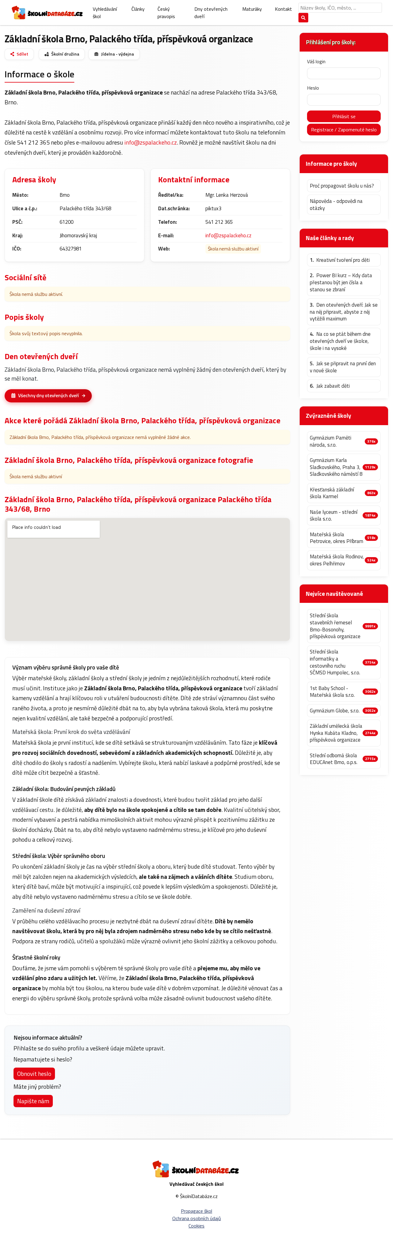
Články (138, 9)
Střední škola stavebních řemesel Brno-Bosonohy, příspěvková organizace (335, 626)
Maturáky (252, 9)
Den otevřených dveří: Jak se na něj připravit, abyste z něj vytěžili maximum (344, 311)
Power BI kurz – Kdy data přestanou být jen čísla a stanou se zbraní (341, 282)
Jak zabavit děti (330, 386)
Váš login (316, 61)
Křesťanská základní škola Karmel (332, 493)
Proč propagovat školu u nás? (342, 185)
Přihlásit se (344, 116)
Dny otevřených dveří (211, 12)
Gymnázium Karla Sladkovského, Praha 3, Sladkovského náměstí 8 (336, 467)
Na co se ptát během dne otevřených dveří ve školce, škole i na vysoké (340, 341)
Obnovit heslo (34, 1073)
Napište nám (33, 1100)
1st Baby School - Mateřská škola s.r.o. (332, 692)
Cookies (196, 1225)
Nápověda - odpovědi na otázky (336, 204)
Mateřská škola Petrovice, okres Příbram (336, 538)
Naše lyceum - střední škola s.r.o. (333, 515)
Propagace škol (196, 1211)
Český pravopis (166, 12)
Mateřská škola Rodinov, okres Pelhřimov (337, 560)
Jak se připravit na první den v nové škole (343, 367)
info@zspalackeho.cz (150, 142)
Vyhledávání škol (105, 12)
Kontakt (283, 9)
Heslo (313, 87)
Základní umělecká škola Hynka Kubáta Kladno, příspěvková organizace (336, 733)
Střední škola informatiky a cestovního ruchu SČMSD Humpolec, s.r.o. (335, 662)
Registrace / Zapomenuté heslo (344, 129)
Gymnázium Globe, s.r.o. (335, 710)
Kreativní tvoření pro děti (340, 260)
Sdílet (22, 54)
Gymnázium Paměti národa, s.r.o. (330, 441)
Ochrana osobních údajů (196, 1218)
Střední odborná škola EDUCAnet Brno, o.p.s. (333, 759)
